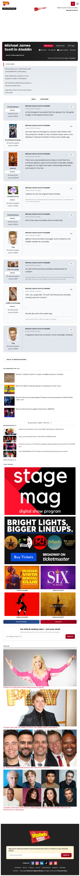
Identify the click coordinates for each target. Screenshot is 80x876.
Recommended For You (11, 368)
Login (67, 4)
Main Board (48, 46)
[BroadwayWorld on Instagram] (37, 863)
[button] (73, 4)
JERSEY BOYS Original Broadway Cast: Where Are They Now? (26, 767)
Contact (31, 868)
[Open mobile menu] (77, 4)
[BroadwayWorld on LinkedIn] (42, 863)
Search (53, 50)
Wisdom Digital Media (35, 871)
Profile (12, 110)
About (25, 868)
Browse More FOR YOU (38, 423)
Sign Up (66, 855)
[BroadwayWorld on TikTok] (46, 863)
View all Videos (8, 460)
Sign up (70, 636)
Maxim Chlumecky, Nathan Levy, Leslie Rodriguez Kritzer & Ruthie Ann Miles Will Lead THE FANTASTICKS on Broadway (37, 809)
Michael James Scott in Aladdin (37, 106)
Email (34, 99)
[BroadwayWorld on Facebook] (32, 863)
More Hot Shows (21, 622)
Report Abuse (63, 50)
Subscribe (44, 99)
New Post (44, 50)
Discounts (58, 622)
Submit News (46, 868)
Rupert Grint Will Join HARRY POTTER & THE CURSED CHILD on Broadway (30, 727)
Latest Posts (60, 46)
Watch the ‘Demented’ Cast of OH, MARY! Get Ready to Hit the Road (41, 429)
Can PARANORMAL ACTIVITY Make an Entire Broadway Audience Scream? (43, 451)
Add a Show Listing (9, 8)
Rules (74, 50)
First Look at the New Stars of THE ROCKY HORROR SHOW (37, 437)
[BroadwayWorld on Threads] (51, 863)
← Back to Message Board (14, 55)
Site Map (62, 868)
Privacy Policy (62, 871)
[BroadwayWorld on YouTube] (55, 863)
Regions (55, 868)
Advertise (18, 868)
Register (61, 4)
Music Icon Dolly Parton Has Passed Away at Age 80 (23, 687)
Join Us (38, 868)
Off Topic (71, 46)
